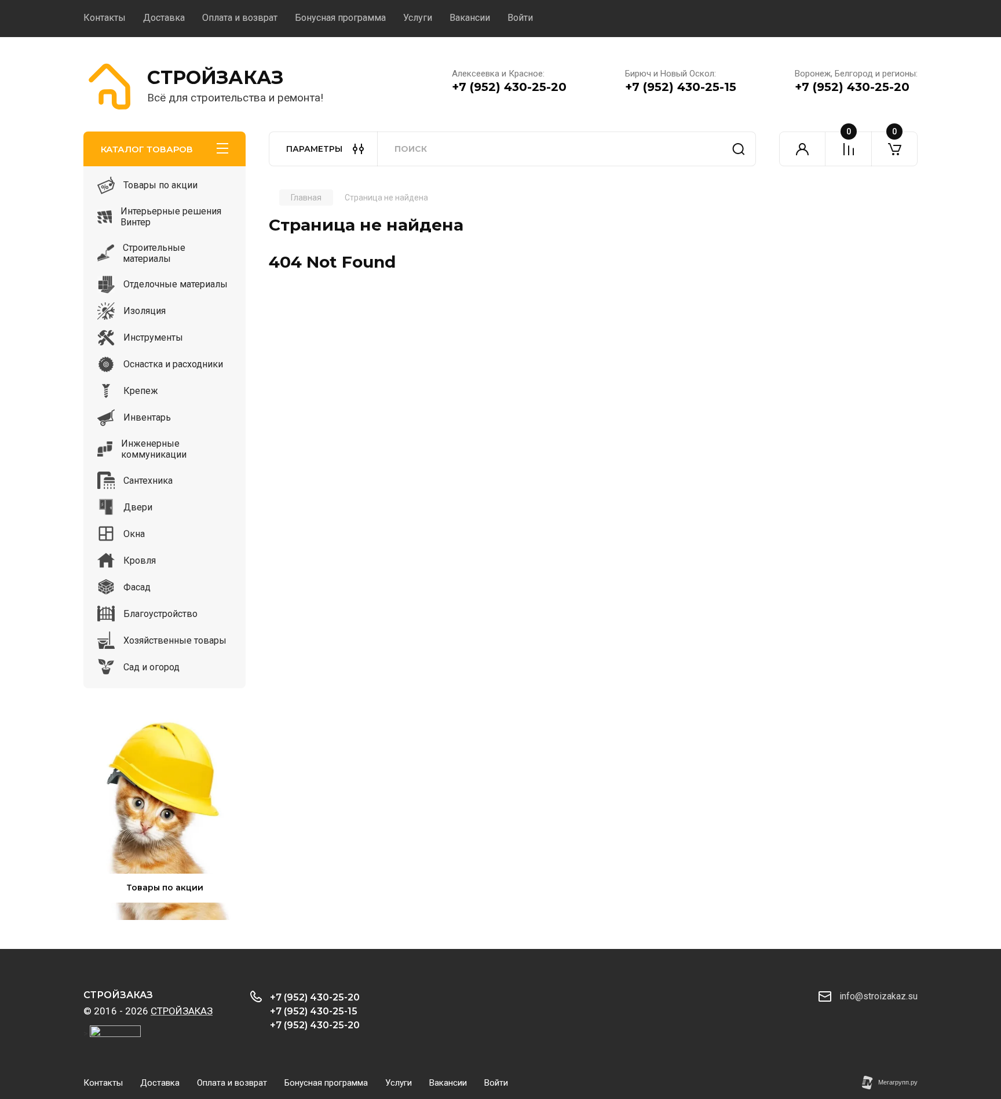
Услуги (417, 17)
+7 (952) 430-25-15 (680, 87)
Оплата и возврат (239, 17)
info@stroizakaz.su (878, 996)
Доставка (164, 17)
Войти (520, 17)
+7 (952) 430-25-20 (509, 87)
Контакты (104, 17)
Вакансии (470, 17)
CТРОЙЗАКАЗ (215, 77)
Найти (738, 149)
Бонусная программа (340, 17)
